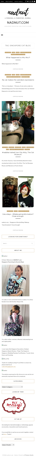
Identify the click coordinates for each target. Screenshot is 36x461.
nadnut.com (18, 22)
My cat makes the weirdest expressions (18, 80)
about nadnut (9, 1)
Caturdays (8, 52)
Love (13, 52)
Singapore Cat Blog (26, 52)
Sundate (27, 149)
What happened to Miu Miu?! (18, 57)
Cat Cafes (11, 147)
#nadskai (5, 147)
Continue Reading (18, 69)
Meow (17, 52)
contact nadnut (18, 1)
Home (2, 1)
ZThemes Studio (28, 455)
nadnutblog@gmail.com (8, 366)
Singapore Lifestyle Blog (18, 54)
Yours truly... (25, 76)
